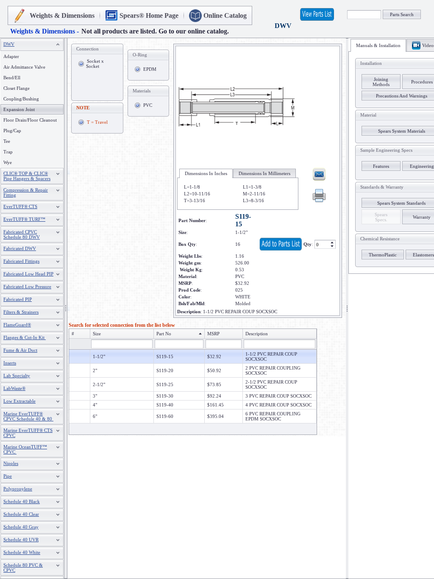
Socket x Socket (95, 63)
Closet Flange (16, 88)
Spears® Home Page (149, 15)
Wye (7, 162)
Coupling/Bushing (21, 98)
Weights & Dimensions (62, 15)
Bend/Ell (11, 77)
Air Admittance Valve (24, 67)
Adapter (11, 56)
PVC (147, 105)
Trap (8, 151)
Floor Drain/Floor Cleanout (30, 119)
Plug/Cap (12, 130)
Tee (6, 141)
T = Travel (97, 122)
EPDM (149, 69)
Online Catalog (225, 15)
